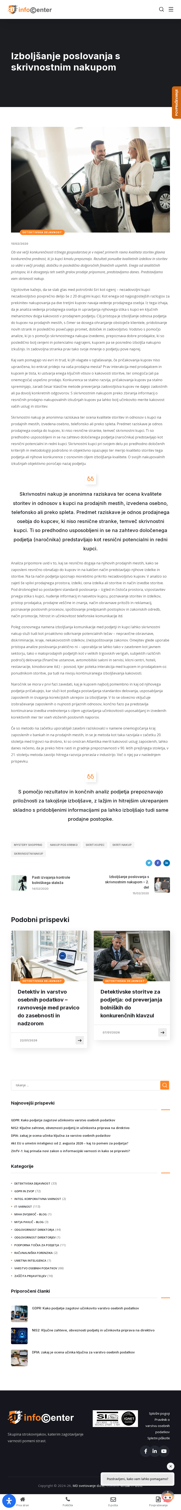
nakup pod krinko (64, 844)
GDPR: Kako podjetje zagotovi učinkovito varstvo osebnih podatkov (63, 1120)
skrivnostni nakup (28, 853)
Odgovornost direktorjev (35, 1237)
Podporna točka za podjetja (36, 1245)
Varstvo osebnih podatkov (35, 1268)
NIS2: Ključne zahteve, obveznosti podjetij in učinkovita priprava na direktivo (70, 1128)
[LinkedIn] (166, 863)
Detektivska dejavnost (42, 232)
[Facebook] (158, 863)
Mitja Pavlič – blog (29, 1222)
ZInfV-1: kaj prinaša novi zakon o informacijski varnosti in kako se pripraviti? (70, 1151)
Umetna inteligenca (30, 1260)
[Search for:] (90, 1085)
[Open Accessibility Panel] (9, 1501)
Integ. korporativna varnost (37, 1199)
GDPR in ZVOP (24, 1191)
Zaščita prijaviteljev (30, 1276)
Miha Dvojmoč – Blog (30, 1214)
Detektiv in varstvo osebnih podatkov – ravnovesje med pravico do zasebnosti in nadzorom (48, 1008)
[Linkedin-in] (154, 1451)
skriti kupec (95, 844)
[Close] (170, 1466)
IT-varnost (23, 1207)
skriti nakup (122, 844)
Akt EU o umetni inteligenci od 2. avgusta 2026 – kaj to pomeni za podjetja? (69, 1143)
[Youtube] (164, 1451)
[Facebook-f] (145, 1451)
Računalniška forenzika (33, 1253)
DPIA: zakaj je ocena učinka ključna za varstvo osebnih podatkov (60, 1135)
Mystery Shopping (28, 844)
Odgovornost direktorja (34, 1230)
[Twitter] (149, 863)
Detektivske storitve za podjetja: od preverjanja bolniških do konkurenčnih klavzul (131, 1004)
